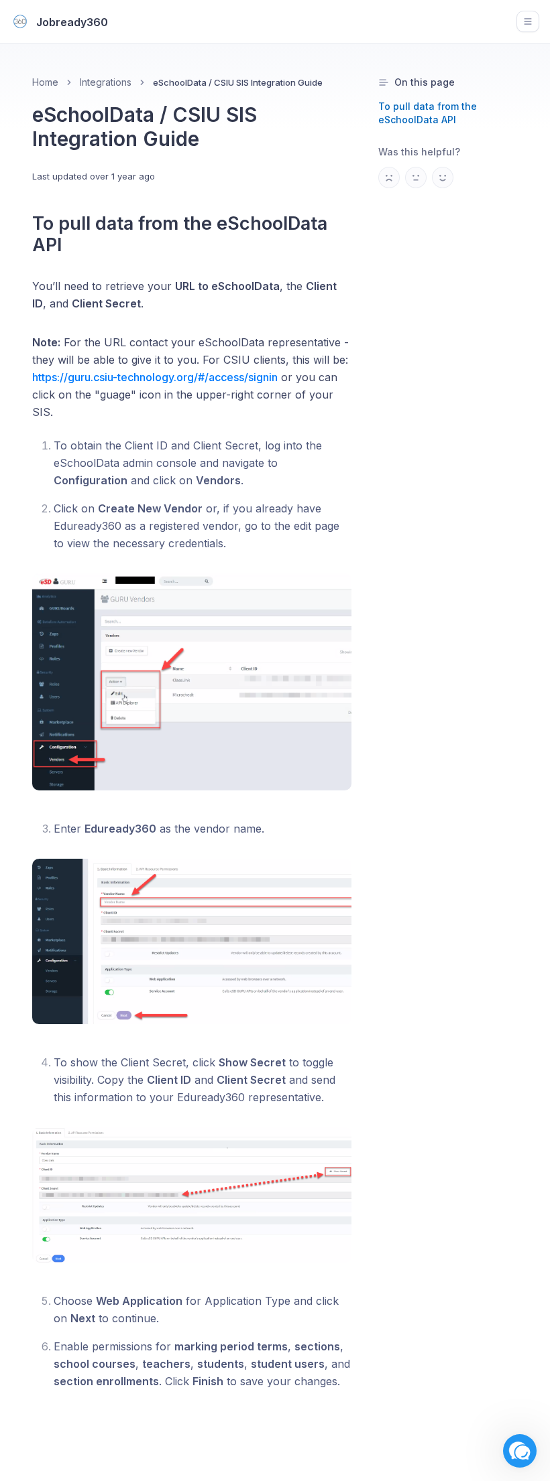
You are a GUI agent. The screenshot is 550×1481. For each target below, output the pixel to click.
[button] (520, 1451)
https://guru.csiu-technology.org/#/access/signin (155, 377)
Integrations (105, 82)
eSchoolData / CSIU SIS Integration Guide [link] (238, 82)
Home (45, 82)
